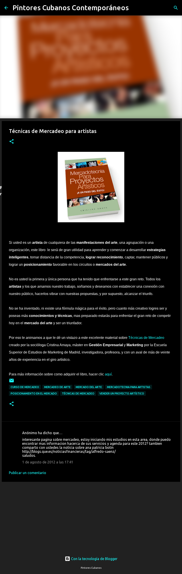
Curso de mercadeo (25, 387)
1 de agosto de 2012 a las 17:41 (47, 462)
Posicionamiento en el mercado (34, 393)
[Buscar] (135, 7)
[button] (11, 142)
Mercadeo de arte (57, 387)
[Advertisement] (91, 515)
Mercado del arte (89, 387)
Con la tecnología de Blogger (93, 559)
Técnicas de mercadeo (78, 393)
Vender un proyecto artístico (121, 393)
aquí (108, 374)
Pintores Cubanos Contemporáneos (70, 8)
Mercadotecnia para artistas (128, 387)
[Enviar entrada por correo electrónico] (11, 382)
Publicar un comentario (27, 473)
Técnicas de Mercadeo (146, 338)
